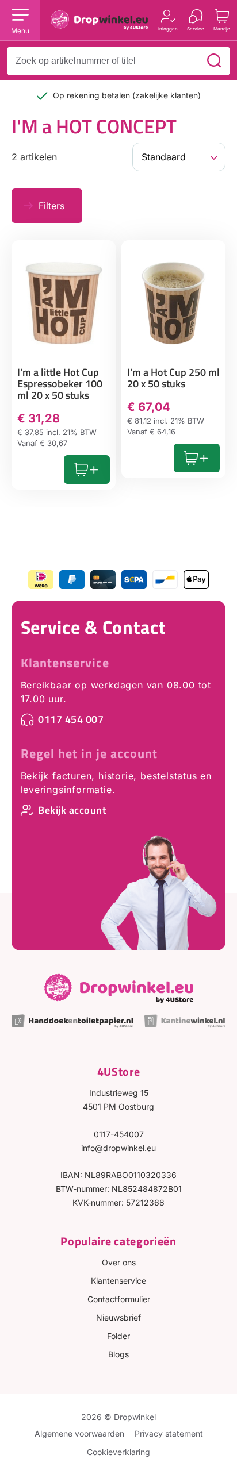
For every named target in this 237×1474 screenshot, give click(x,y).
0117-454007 (119, 1134)
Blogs (118, 1354)
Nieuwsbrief (118, 1317)
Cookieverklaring (118, 1452)
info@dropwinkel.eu (118, 1148)
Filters (51, 205)
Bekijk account (72, 810)
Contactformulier (118, 1299)
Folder (118, 1336)
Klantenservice (65, 662)
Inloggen (168, 28)
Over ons (119, 1262)
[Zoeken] (214, 61)
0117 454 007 (71, 719)
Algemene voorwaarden (79, 1433)
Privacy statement (169, 1433)
